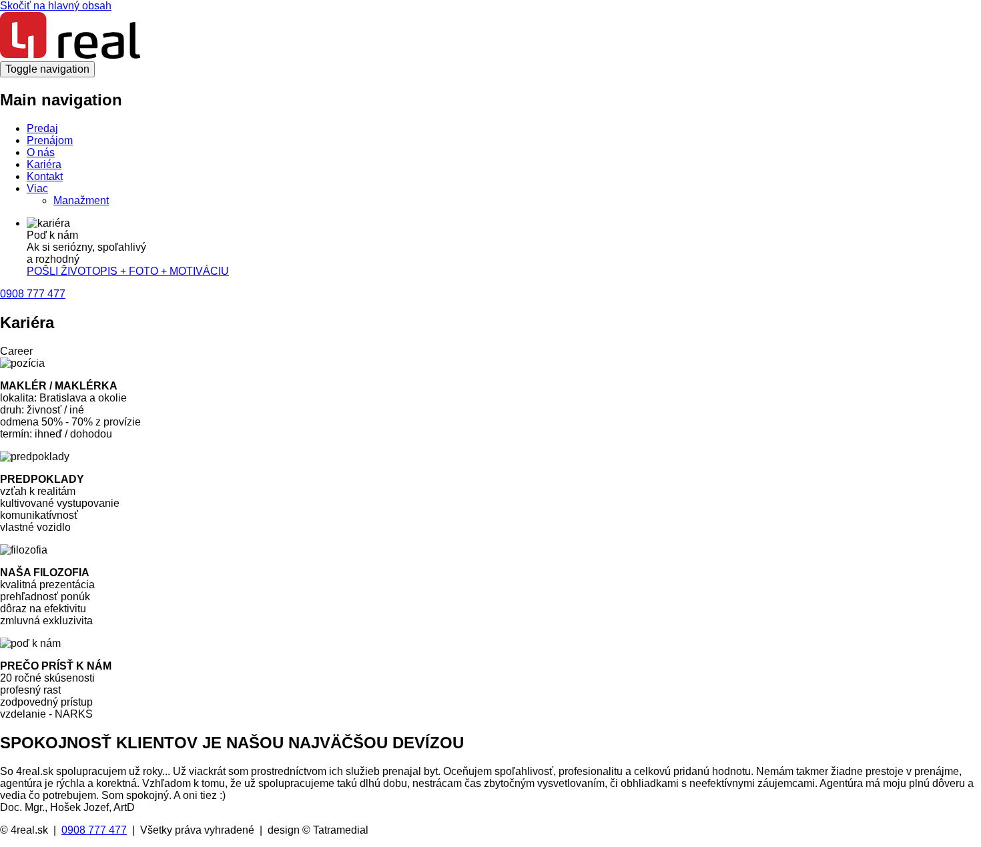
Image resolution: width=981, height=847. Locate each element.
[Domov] (70, 55)
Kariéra (44, 164)
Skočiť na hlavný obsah (55, 5)
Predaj (42, 128)
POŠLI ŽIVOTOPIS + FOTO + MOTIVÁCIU (128, 271)
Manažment (81, 200)
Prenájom (50, 140)
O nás (41, 152)
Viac (37, 188)
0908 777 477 (32, 293)
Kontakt (45, 176)
